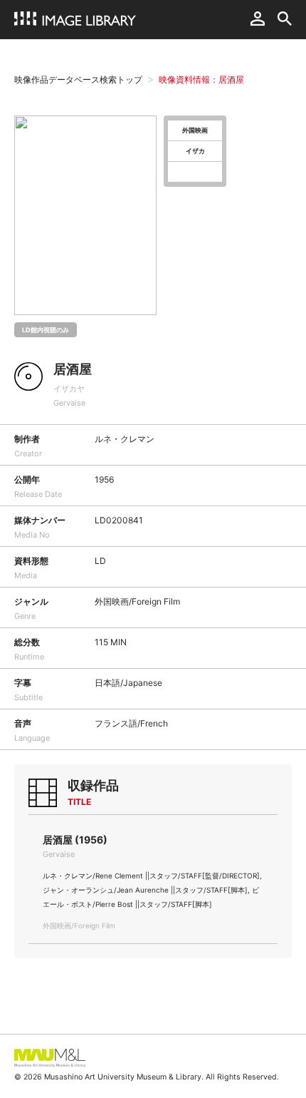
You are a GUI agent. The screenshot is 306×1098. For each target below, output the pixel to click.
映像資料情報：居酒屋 (201, 79)
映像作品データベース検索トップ (78, 79)
